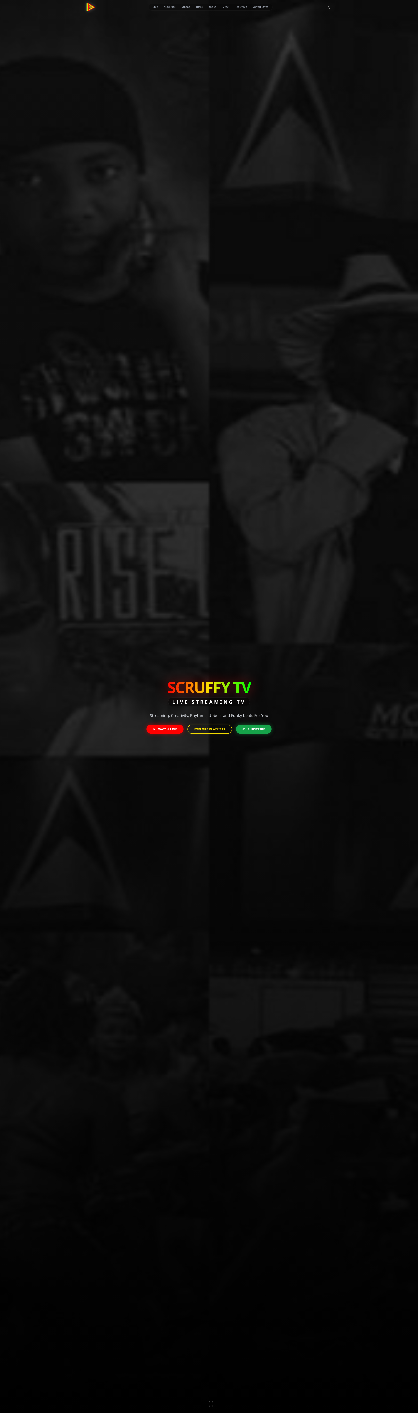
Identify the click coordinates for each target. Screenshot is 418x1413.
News (199, 7)
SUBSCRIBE (256, 729)
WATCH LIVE (167, 729)
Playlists (170, 7)
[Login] (329, 7)
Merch (227, 7)
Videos (186, 7)
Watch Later (260, 7)
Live (155, 7)
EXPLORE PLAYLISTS (209, 729)
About (213, 7)
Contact (241, 7)
